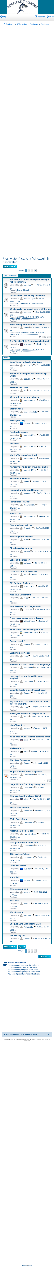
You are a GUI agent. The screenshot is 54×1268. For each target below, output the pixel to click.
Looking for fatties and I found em (26, 490)
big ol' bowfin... (17, 725)
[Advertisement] (27, 141)
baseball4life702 (30, 400)
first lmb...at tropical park (22, 831)
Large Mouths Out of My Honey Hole (27, 784)
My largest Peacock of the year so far (28, 713)
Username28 (29, 775)
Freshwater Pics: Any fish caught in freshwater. (26, 260)
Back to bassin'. (17, 641)
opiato (26, 752)
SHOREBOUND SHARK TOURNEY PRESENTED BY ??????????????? (27, 318)
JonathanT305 (29, 505)
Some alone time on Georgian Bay (26, 630)
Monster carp (16, 912)
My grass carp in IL (19, 889)
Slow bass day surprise (21, 548)
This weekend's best (19, 854)
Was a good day (17, 420)
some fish (14, 877)
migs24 (26, 740)
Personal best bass (19, 387)
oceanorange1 (29, 299)
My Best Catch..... (18, 748)
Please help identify (19, 807)
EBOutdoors (28, 379)
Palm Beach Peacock (20, 502)
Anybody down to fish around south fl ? (29, 467)
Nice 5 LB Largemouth (20, 595)
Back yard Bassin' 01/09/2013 (24, 842)
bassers (27, 551)
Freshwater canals (19, 432)
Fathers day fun (17, 935)
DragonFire (28, 610)
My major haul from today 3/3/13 (25, 796)
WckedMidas (29, 927)
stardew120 (28, 365)
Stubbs (26, 482)
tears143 (27, 728)
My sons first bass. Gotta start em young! (30, 664)
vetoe (26, 540)
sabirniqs (27, 285)
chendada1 (28, 312)
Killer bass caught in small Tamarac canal (30, 737)
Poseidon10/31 (29, 586)
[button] (35, 270)
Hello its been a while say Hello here (27, 295)
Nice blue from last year (21, 525)
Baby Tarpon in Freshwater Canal (26, 362)
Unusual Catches (18, 866)
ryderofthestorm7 (30, 834)
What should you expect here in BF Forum (30, 309)
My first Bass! (16, 513)
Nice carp (14, 900)
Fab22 (26, 328)
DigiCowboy (28, 682)
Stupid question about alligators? (26, 772)
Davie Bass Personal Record (23, 571)
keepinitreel (28, 668)
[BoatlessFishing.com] (27, 7)
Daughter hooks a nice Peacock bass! (28, 690)
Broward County (23, 290)
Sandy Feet (28, 811)
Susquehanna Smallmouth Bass (25, 924)
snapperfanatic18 (30, 412)
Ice (25, 391)
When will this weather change (24, 397)
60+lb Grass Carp (18, 819)
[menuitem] (3, 17)
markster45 (28, 915)
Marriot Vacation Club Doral (23, 455)
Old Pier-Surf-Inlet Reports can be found (29, 341)
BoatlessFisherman (31, 633)
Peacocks (14, 444)
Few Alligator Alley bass (21, 537)
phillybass (27, 563)
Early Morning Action (20, 653)
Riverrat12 (28, 528)
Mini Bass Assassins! (20, 760)
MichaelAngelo (29, 621)
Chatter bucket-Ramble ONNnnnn (30, 304)
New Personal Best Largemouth (25, 606)
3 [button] (32, 270)
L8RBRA (27, 939)
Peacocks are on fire (19, 478)
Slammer (27, 644)
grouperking (28, 493)
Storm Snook (16, 409)
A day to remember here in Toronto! (27, 618)
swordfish (27, 424)
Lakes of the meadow (20, 560)
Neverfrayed (28, 344)
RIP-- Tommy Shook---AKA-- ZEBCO (27, 324)
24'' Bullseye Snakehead (21, 583)
